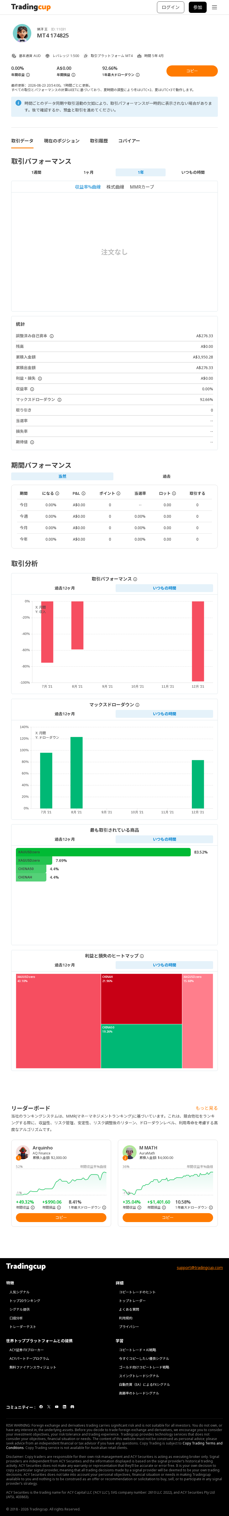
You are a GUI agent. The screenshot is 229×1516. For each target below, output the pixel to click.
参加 (197, 7)
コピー (192, 70)
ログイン (171, 7)
